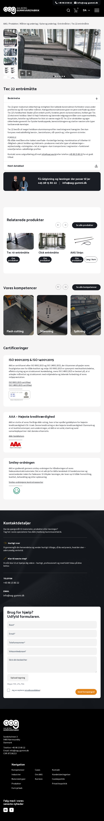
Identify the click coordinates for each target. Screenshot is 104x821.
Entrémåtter (64, 23)
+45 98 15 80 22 (65, 2)
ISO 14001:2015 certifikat (20, 385)
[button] (53, 76)
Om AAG (39, 774)
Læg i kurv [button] (91, 259)
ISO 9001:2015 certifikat (20, 382)
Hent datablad (16, 165)
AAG (5, 23)
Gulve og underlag (48, 23)
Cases (37, 769)
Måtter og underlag (29, 23)
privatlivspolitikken (32, 690)
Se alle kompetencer (86, 287)
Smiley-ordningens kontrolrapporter (26, 482)
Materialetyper (18, 779)
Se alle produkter (84, 225)
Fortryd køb (17, 788)
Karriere (39, 779)
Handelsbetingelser (61, 774)
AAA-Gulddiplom (16, 436)
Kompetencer (18, 769)
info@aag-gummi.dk (87, 2)
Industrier (16, 774)
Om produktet (13, 259)
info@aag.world (49, 154)
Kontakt (56, 769)
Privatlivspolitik (59, 783)
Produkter (13, 23)
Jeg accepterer (26, 690)
